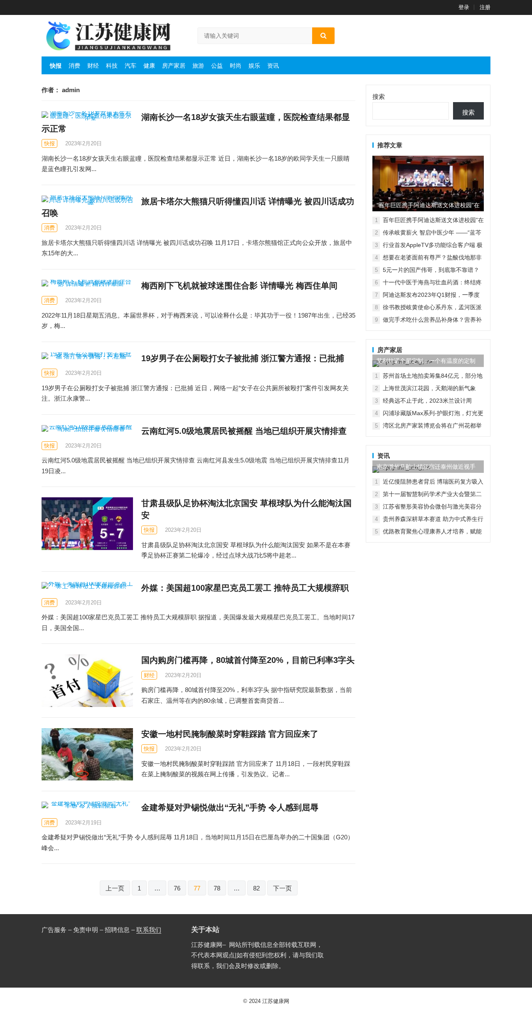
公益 (217, 65)
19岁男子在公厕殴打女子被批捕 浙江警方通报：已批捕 (242, 358)
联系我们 (148, 929)
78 (217, 888)
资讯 (273, 65)
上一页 (115, 888)
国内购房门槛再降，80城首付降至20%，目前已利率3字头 (248, 660)
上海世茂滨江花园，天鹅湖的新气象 (429, 388)
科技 (112, 65)
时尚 (235, 65)
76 (177, 888)
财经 (93, 65)
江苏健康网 (275, 1001)
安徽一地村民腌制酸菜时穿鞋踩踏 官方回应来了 (229, 734)
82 (256, 888)
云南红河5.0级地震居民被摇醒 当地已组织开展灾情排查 (244, 430)
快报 (56, 65)
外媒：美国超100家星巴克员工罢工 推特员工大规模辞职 (245, 587)
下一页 (282, 888)
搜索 (378, 96)
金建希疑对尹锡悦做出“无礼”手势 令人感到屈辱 (229, 807)
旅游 (198, 65)
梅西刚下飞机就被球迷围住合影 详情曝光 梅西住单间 (239, 285)
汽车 (130, 65)
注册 (485, 7)
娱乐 (254, 65)
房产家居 (173, 65)
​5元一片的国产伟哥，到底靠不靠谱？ (431, 270)
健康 (149, 65)
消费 (74, 65)
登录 (463, 7)
